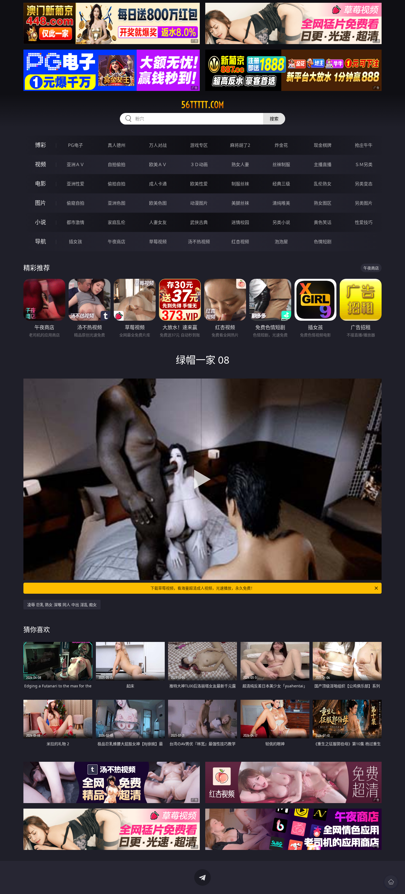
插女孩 (75, 242)
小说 (40, 222)
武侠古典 (199, 222)
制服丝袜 (240, 184)
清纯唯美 (281, 203)
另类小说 (281, 222)
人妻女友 (158, 222)
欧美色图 (158, 203)
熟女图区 (322, 203)
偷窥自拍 (75, 203)
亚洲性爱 (75, 184)
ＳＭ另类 (363, 164)
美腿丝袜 (240, 203)
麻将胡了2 (240, 145)
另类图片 (363, 203)
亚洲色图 (116, 203)
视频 (40, 164)
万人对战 (158, 145)
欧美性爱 (199, 184)
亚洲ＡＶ (75, 164)
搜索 (274, 119)
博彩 (40, 145)
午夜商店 (116, 242)
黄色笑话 (322, 222)
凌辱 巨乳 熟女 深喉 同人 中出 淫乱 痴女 (62, 604)
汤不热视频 (199, 242)
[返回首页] (391, 881)
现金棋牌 (322, 145)
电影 (40, 183)
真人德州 (116, 145)
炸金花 (281, 145)
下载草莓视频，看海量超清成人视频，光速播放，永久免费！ (202, 588)
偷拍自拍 (116, 184)
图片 (40, 203)
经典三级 (281, 184)
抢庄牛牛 (363, 145)
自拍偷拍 (116, 164)
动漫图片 (199, 203)
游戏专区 (199, 145)
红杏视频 (240, 242)
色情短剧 (322, 242)
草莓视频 (158, 242)
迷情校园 (240, 222)
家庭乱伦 (116, 222)
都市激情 (75, 222)
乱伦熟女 (322, 184)
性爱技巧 (363, 222)
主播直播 (322, 164)
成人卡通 (158, 184)
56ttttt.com (202, 104)
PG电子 (75, 145)
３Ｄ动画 (199, 164)
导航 (40, 241)
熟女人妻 (240, 164)
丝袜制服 (281, 164)
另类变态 (363, 184)
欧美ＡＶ (158, 164)
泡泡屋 (281, 242)
